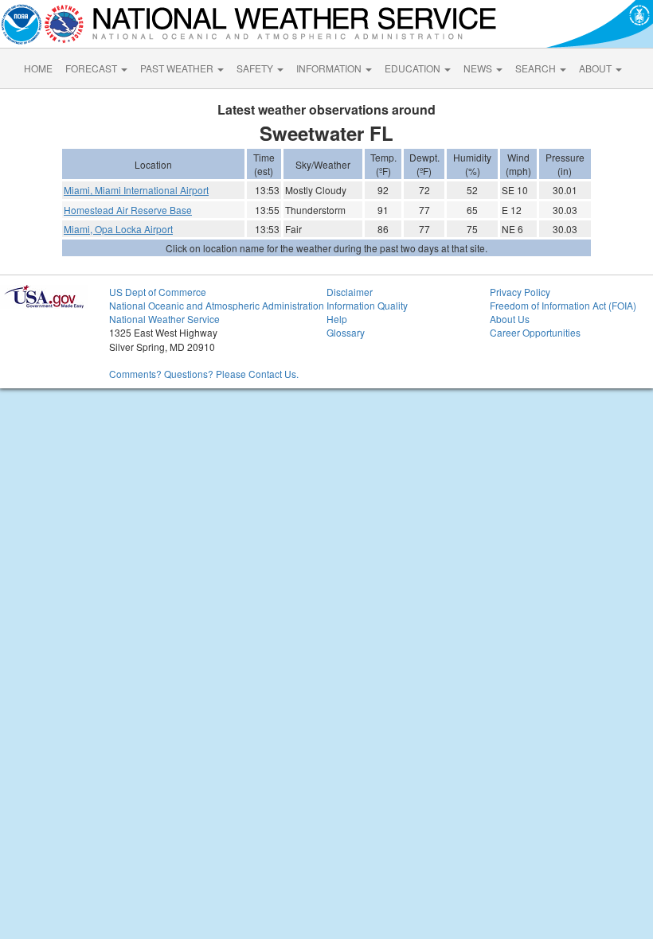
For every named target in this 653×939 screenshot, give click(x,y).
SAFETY (256, 68)
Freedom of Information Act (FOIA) (563, 305)
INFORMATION (330, 68)
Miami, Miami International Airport (136, 190)
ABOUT (596, 68)
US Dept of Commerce (157, 291)
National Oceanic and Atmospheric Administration (216, 305)
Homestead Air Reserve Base (128, 209)
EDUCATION (414, 68)
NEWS (479, 68)
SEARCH (536, 68)
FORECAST (92, 68)
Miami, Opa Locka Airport (118, 229)
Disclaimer (349, 291)
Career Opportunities (535, 332)
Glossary (345, 332)
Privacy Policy (520, 291)
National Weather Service (164, 318)
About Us (510, 318)
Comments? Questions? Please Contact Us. (204, 373)
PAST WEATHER (178, 68)
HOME (38, 68)
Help (336, 318)
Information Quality (367, 305)
